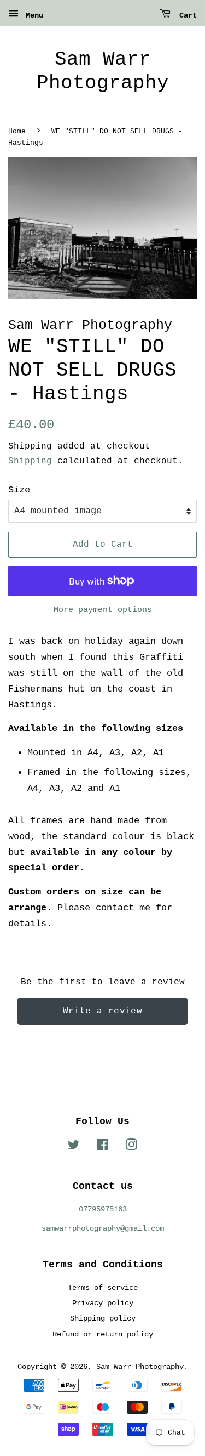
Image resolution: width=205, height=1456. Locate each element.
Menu (32, 15)
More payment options (103, 610)
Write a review (103, 1011)
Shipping (30, 461)
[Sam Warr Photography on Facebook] (102, 1147)
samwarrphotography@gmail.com (103, 1228)
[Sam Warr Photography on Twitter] (74, 1147)
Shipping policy (103, 1318)
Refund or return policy (102, 1334)
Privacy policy (102, 1303)
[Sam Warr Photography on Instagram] (131, 1147)
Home (17, 131)
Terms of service (103, 1287)
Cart (186, 15)
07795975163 (103, 1209)
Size (19, 490)
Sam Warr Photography (103, 71)
